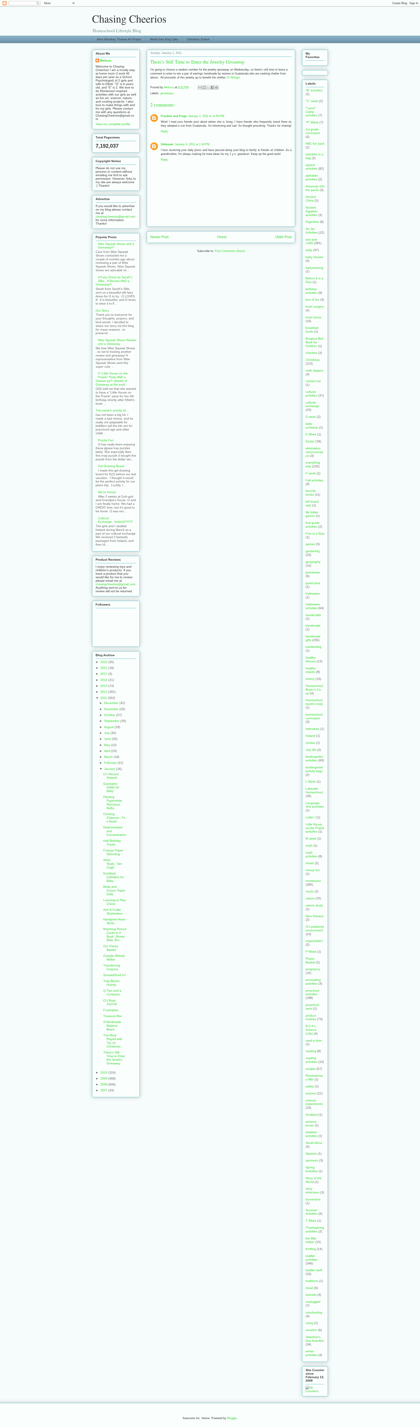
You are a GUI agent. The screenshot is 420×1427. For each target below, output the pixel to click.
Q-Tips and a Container (112, 992)
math (309, 845)
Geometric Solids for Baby (111, 787)
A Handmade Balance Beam (112, 1025)
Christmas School (198, 39)
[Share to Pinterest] (216, 87)
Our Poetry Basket (110, 948)
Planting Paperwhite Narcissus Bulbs (112, 802)
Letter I (310, 817)
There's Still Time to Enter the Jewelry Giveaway (114, 1058)
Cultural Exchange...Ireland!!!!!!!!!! (115, 520)
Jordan (310, 743)
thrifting (311, 1249)
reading (311, 1051)
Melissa (105, 60)
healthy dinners (311, 659)
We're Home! (107, 492)
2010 (104, 1072)
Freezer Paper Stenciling (113, 852)
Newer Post (159, 237)
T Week (311, 1220)
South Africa (314, 1143)
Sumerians (313, 1199)
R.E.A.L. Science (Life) (311, 1029)
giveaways (167, 93)
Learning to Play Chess (114, 902)
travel (309, 1288)
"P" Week (312, 122)
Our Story (102, 310)
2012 (104, 691)
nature (310, 898)
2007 (104, 1090)
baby (309, 250)
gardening (313, 551)
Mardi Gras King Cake (164, 39)
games (310, 544)
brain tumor (314, 317)
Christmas (313, 360)
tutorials (311, 1294)
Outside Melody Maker (114, 957)
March (109, 757)
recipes (311, 1069)
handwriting (314, 647)
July (107, 733)
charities (311, 353)
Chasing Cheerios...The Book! (114, 817)
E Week (311, 434)
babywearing (314, 267)
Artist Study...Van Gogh (112, 863)
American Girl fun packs (315, 188)
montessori (313, 881)
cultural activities (311, 393)
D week (311, 416)
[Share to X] (208, 87)
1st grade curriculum (313, 131)
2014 (104, 680)
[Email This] (200, 87)
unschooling (314, 1312)
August (109, 727)
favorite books (311, 492)
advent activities (311, 166)
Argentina (312, 221)
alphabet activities (312, 177)
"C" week (312, 101)
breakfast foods (312, 329)
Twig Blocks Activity (111, 982)
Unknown (167, 144)
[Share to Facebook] (212, 87)
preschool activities (312, 992)
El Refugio (233, 77)
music (310, 891)
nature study (314, 905)
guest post (313, 583)
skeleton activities (311, 1134)
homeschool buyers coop (314, 702)
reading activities (311, 1060)
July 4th (311, 750)
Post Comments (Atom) (230, 251)
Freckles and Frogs (174, 116)
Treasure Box (112, 1016)
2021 (104, 668)
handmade (313, 625)
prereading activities (313, 981)
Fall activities (314, 480)
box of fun (312, 299)
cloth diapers (314, 370)
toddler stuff (314, 1270)
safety (310, 1086)
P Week (311, 951)
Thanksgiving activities (315, 1229)
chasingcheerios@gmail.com (115, 216)
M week (311, 838)
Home (222, 237)
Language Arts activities (315, 804)
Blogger (231, 1418)
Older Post (283, 237)
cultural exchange (312, 404)
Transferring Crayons (111, 967)
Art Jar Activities (312, 230)
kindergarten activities (314, 758)
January (110, 769)
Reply (164, 131)
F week (311, 473)
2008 (104, 1084)
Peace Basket (310, 960)
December (111, 703)
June (108, 739)
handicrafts (313, 615)
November (111, 709)
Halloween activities (313, 606)
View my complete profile (113, 124)
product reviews (311, 1017)
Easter (310, 441)
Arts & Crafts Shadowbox (113, 911)
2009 (104, 1078)
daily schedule (312, 425)
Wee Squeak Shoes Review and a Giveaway (117, 342)
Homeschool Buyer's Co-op (314, 689)
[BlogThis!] (204, 87)
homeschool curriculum (314, 716)
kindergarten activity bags (314, 769)
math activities (311, 854)
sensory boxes (311, 1123)
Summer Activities (312, 1212)
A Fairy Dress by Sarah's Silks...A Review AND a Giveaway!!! (114, 280)
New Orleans (315, 916)
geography (313, 562)
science (311, 1093)
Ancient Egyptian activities (312, 211)
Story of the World (314, 1180)
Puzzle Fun (106, 440)
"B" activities (314, 90)
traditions (312, 1281)
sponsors (312, 1160)
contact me (313, 381)
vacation (311, 1330)
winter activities (311, 1353)
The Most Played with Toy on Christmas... (113, 1040)
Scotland (312, 1114)
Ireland (310, 735)
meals (310, 863)
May (107, 745)
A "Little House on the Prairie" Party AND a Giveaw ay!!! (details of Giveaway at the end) (112, 379)
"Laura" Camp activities (311, 111)
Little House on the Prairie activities (315, 828)
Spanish (311, 1153)
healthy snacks (311, 670)
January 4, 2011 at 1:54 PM (192, 144)
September (112, 721)
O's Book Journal (110, 1002)
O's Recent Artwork (111, 776)
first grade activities (313, 524)
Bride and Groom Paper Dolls (114, 890)
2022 (104, 662)
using (309, 1323)
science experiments (314, 1102)
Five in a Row (315, 533)
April (107, 751)
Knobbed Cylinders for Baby (113, 877)
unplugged (313, 1301)
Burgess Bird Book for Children (314, 342)
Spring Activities (312, 1169)
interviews (312, 728)
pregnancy (313, 969)
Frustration (110, 1010)
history (310, 679)
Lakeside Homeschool (314, 790)
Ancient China (311, 198)
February (111, 762)
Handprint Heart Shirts (114, 921)
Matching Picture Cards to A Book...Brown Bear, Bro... (114, 934)
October (110, 715)
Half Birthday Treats (112, 842)
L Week (311, 781)
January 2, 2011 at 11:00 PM (206, 116)
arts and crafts (311, 241)
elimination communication (314, 452)
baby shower (314, 257)
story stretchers (312, 1190)
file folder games (312, 514)
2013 (104, 686)
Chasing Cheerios (129, 18)
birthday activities (311, 290)
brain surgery (315, 306)
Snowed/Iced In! (114, 975)
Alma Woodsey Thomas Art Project (119, 39)
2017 (104, 673)
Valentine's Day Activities (315, 1338)
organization (314, 941)
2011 (104, 698)
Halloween (313, 593)
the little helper (311, 1240)
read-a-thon (314, 1040)
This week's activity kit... (112, 410)
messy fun (313, 870)
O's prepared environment (315, 928)
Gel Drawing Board (111, 466)
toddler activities (311, 1257)
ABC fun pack (315, 143)
